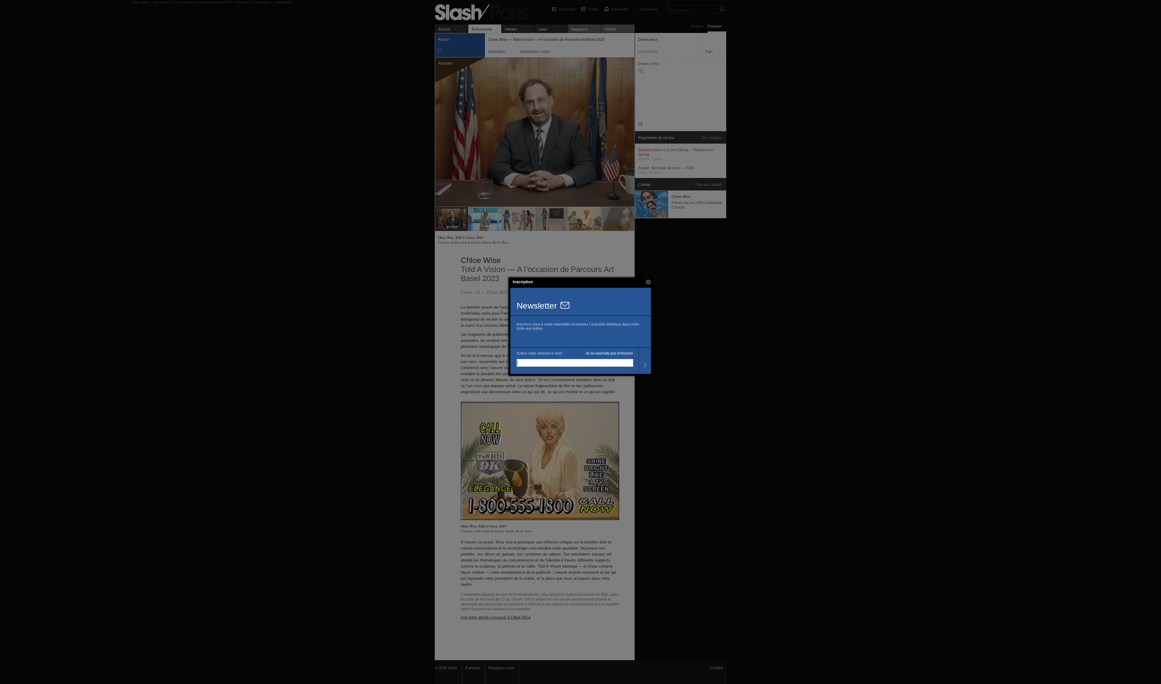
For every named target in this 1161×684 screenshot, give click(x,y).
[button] (648, 282)
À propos (472, 668)
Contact (716, 668)
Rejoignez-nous (501, 668)
